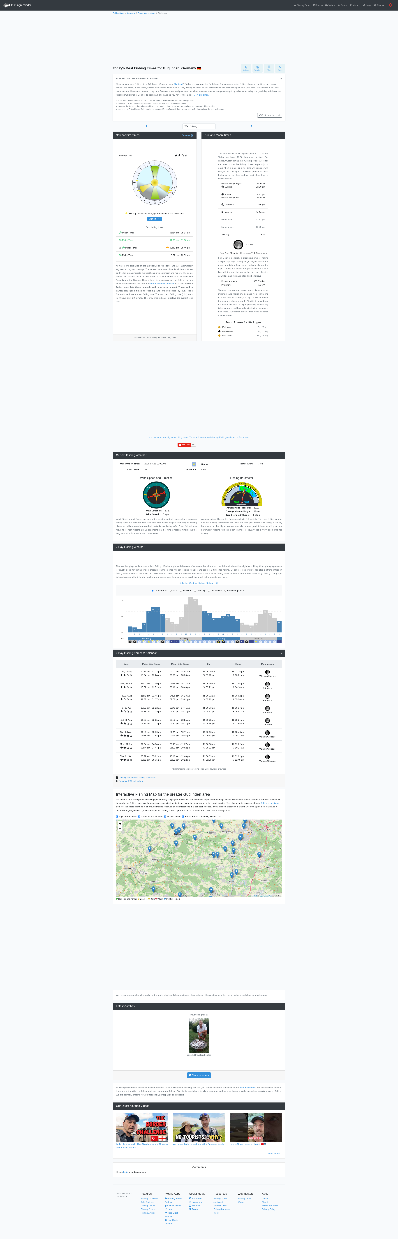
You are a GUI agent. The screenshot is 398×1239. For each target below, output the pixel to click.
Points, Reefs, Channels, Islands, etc (203, 816)
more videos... (275, 1153)
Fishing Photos (148, 1209)
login (125, 1172)
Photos (319, 5)
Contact (266, 1198)
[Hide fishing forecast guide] (281, 79)
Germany (131, 13)
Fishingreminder (20, 5)
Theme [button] (380, 5)
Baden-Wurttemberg (146, 13)
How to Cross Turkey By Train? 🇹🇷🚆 (248, 1144)
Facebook (196, 1198)
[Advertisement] (199, 38)
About (265, 1202)
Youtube (195, 1205)
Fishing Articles (148, 1213)
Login (368, 5)
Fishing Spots (118, 13)
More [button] (355, 5)
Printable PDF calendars (131, 781)
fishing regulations (270, 803)
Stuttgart (178, 84)
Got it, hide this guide (271, 115)
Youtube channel (248, 1087)
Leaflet (254, 895)
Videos (331, 5)
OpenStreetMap (266, 895)
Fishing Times (303, 5)
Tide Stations (147, 1202)
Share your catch (200, 1075)
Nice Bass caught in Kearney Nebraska (199, 1014)
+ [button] (120, 824)
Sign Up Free (155, 219)
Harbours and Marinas (152, 816)
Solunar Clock (220, 1205)
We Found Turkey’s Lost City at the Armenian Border (199, 1144)
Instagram (196, 1202)
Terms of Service (270, 1205)
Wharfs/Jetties (174, 816)
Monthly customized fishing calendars (137, 777)
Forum (343, 5)
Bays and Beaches (128, 816)
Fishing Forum (148, 1205)
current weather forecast (161, 283)
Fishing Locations (149, 1198)
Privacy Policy (268, 1209)
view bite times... (202, 95)
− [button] (120, 828)
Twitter (195, 1209)
